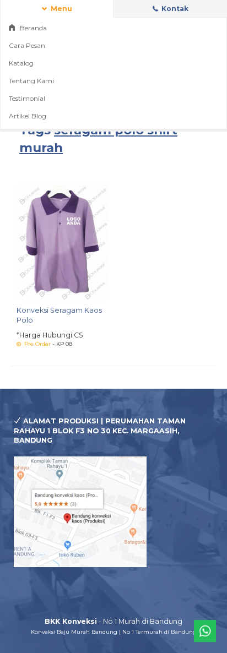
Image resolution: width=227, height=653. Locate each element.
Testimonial (27, 98)
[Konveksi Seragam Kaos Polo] (62, 241)
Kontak (174, 8)
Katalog (21, 63)
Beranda (32, 28)
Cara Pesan (27, 45)
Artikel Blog (27, 116)
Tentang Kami (31, 81)
